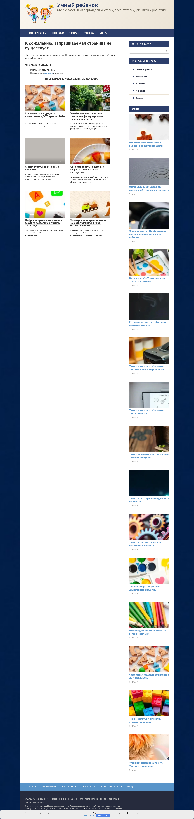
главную (48, 73)
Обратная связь (49, 786)
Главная (32, 786)
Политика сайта (70, 786)
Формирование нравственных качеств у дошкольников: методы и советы (88, 223)
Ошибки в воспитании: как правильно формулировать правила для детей (86, 116)
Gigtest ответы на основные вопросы (42, 168)
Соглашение (89, 786)
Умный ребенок (77, 5)
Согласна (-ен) (103, 816)
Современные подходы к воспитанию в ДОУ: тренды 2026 (45, 115)
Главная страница (37, 33)
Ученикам (89, 33)
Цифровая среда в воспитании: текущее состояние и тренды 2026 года (44, 223)
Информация (57, 33)
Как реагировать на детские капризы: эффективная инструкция (87, 169)
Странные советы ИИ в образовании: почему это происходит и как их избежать (148, 234)
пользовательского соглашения (90, 809)
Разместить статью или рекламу (117, 786)
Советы (103, 33)
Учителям (74, 33)
